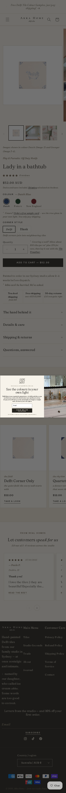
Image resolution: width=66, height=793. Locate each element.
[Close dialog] (64, 377)
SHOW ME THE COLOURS (22, 410)
